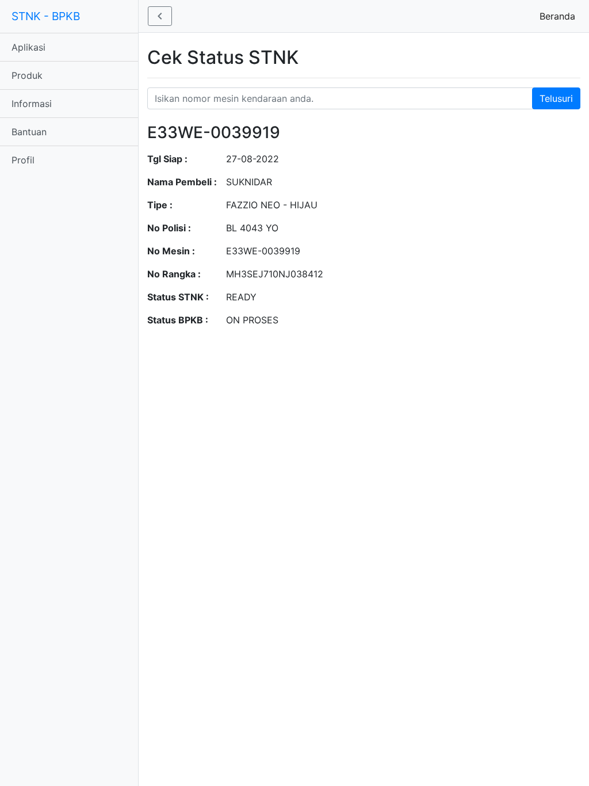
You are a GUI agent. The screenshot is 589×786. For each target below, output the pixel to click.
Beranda (560, 16)
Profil (23, 160)
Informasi (32, 103)
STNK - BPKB (46, 16)
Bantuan (29, 132)
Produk (27, 75)
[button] (160, 16)
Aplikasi (28, 47)
